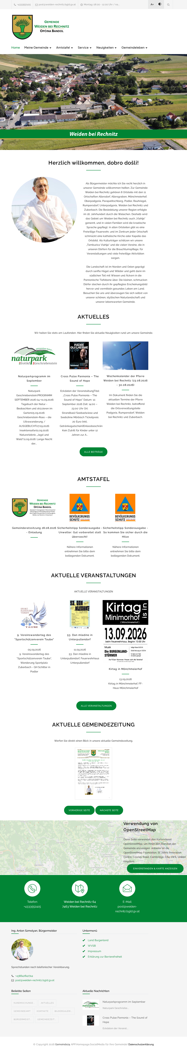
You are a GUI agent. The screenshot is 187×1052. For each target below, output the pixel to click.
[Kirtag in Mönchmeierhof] (125, 631)
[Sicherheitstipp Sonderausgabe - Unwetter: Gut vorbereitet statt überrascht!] (80, 507)
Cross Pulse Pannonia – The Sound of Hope (125, 1020)
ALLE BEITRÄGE (93, 452)
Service (83, 47)
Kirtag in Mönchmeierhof (125, 668)
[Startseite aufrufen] (40, 27)
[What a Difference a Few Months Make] (91, 1005)
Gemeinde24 (62, 1044)
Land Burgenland (98, 940)
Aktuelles (47, 1003)
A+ (152, 4)
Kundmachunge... (24, 1003)
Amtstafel (63, 47)
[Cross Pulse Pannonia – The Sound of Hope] (80, 355)
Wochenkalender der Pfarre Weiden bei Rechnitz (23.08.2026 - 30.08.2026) (125, 380)
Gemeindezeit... (46, 1019)
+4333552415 (24, 4)
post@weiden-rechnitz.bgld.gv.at (57, 4)
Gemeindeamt (22, 1011)
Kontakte (43, 1011)
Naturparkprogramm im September (124, 1001)
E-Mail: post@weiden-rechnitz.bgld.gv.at (127, 906)
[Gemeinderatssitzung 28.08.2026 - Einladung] (34, 507)
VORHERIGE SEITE (79, 810)
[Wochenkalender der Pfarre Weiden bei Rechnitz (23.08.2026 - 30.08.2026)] (125, 355)
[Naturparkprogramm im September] (34, 355)
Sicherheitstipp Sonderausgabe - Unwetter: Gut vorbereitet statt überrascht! (79, 532)
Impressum (94, 951)
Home (15, 47)
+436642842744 (24, 975)
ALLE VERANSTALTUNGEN (96, 706)
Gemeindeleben (133, 47)
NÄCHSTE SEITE (109, 810)
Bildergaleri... (63, 1011)
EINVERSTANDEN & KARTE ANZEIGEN (155, 868)
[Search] (168, 4)
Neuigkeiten (105, 47)
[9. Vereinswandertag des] (34, 614)
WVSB (92, 945)
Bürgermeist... (22, 1019)
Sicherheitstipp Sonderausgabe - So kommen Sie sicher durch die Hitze (125, 532)
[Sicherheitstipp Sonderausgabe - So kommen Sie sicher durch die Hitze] (125, 507)
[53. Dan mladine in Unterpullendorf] (80, 614)
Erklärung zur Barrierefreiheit (105, 956)
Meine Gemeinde (36, 47)
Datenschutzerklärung (141, 1044)
